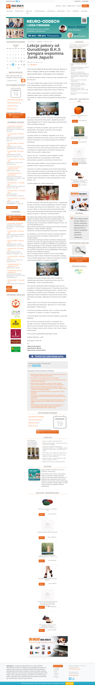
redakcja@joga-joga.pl (74, 669)
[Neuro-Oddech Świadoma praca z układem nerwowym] (33, 475)
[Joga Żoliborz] (16, 323)
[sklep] (79, 201)
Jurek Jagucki (33, 64)
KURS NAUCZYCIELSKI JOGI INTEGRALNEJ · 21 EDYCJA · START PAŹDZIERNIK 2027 (16, 178)
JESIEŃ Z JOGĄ (11, 109)
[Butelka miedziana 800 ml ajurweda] (47, 525)
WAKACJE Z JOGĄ (12, 106)
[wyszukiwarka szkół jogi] (79, 250)
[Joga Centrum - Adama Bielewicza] (16, 313)
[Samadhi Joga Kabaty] (16, 341)
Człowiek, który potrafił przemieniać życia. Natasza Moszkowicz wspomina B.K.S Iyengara (48, 380)
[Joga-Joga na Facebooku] (17, 1)
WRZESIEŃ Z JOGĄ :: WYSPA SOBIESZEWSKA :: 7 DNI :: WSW (15, 147)
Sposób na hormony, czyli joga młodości (54, 462)
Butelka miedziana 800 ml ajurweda (47, 532)
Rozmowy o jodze (48, 41)
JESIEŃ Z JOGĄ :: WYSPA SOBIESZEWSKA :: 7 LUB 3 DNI (15, 202)
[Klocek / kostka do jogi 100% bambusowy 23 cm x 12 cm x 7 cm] (47, 549)
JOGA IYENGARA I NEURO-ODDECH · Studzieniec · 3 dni (15, 155)
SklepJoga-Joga (85, 6)
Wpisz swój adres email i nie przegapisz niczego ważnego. (14, 76)
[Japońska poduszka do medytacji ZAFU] (47, 502)
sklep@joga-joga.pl (74, 675)
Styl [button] (68, 11)
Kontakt (78, 6)
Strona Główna (31, 41)
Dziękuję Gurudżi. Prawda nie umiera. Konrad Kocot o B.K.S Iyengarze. (47, 392)
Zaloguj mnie (85, 1)
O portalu (56, 668)
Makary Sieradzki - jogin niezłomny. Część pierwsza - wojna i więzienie (54, 455)
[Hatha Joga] (16, 348)
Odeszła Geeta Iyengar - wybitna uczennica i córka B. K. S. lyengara (55, 443)
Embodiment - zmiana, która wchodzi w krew (15, 163)
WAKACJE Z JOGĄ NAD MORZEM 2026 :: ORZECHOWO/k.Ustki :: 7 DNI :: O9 (15, 138)
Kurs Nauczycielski (14, 103)
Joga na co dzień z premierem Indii (52, 441)
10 (57, 489)
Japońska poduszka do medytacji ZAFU (47, 509)
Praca (55, 671)
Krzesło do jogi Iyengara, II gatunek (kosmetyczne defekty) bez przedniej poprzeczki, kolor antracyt (47, 604)
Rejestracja (77, 1)
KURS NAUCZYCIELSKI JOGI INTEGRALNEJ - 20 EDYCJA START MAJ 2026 (15, 129)
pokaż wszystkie (11, 207)
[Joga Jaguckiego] (16, 303)
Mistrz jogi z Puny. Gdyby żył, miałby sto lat (54, 453)
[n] (47, 28)
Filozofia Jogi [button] (40, 11)
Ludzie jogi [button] (51, 11)
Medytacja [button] (61, 11)
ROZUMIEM (69, 683)
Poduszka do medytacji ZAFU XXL (79, 116)
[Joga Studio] (16, 333)
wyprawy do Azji (15, 676)
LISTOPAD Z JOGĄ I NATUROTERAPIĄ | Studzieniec (15, 194)
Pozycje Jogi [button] (19, 11)
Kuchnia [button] (84, 11)
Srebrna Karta (71, 6)
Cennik (64, 6)
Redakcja (56, 670)
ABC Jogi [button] (10, 11)
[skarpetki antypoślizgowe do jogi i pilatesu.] (47, 572)
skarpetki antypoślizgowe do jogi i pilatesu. (47, 579)
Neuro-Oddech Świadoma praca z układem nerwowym (52, 470)
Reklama (58, 6)
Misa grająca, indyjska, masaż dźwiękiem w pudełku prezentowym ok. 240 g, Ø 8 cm (47, 626)
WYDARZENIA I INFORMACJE (15, 100)
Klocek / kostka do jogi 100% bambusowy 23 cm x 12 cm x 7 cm (47, 556)
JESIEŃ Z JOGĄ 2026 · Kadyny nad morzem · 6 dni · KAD (16, 187)
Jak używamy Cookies (45, 683)
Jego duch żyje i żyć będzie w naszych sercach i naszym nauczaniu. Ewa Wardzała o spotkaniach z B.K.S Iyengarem (47, 384)
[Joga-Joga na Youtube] (19, 1)
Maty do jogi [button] (29, 12)
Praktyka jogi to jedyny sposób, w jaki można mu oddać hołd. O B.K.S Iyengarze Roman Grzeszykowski (48, 375)
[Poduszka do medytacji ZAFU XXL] (79, 110)
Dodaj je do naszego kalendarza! (17, 116)
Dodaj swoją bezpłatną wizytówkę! (80, 260)
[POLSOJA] (79, 271)
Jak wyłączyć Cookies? (58, 683)
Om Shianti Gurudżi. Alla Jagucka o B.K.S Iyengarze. (45, 378)
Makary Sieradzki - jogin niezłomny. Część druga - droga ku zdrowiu (54, 458)
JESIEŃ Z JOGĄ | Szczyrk (13, 170)
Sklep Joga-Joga (58, 666)
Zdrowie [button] (76, 11)
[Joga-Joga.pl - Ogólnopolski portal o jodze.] (15, 6)
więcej (41, 514)
